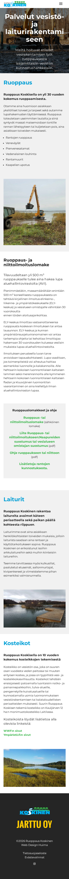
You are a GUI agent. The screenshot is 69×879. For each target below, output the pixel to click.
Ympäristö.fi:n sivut (17, 734)
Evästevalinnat (34, 857)
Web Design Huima (34, 845)
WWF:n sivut (13, 730)
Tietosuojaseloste (34, 853)
